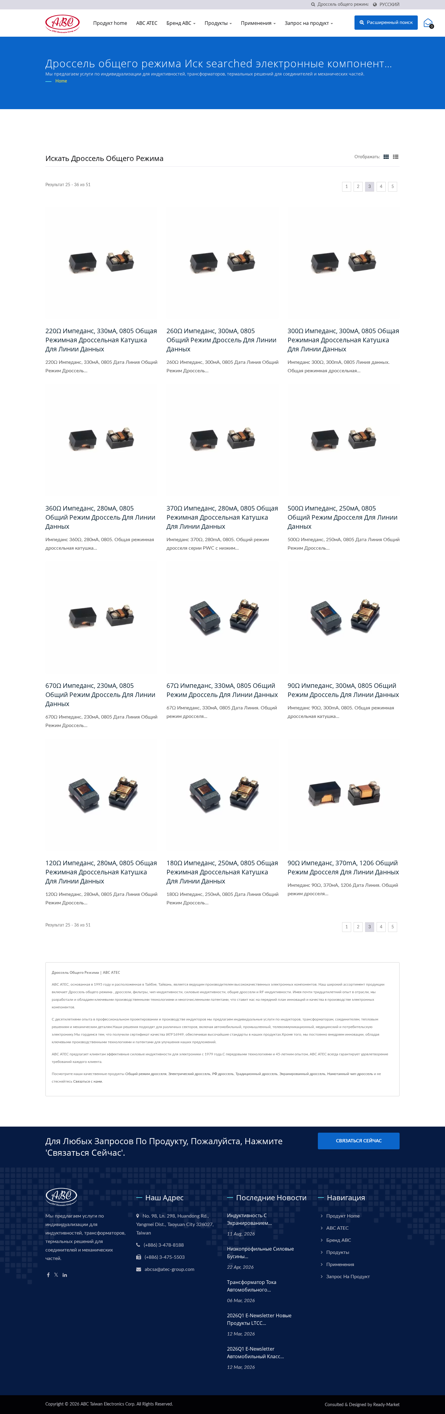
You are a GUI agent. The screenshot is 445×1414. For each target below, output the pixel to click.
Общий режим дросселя (145, 1074)
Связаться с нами (87, 1081)
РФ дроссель (223, 1074)
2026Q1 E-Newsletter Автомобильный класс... (255, 1352)
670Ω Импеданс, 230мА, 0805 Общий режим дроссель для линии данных (100, 694)
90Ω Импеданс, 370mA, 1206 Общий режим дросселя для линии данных (343, 867)
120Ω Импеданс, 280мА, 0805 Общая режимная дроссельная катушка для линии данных (101, 872)
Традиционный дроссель (257, 1074)
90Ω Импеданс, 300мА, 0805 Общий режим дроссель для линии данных (343, 690)
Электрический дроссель (189, 1074)
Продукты (217, 23)
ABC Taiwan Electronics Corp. (108, 1404)
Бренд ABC (179, 23)
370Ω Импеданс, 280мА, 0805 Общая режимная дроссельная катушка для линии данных (222, 517)
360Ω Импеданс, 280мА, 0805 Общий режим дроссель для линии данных (100, 517)
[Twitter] (56, 1275)
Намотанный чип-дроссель (350, 1074)
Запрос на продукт (307, 23)
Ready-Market (386, 1405)
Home (61, 81)
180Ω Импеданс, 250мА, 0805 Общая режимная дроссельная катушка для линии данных (222, 872)
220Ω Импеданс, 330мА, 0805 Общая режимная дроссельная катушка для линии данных (101, 340)
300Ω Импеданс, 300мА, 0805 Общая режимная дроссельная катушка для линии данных (343, 340)
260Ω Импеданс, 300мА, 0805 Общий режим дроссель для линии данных (221, 340)
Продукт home (110, 23)
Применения (257, 23)
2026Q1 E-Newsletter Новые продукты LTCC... (259, 1319)
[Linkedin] (65, 1275)
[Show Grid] (386, 157)
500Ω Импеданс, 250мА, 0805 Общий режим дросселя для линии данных (342, 517)
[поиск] (313, 5)
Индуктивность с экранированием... (249, 1219)
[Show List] (396, 157)
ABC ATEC (146, 23)
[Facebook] (48, 1275)
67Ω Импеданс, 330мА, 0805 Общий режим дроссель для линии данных (222, 690)
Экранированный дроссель (302, 1074)
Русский (390, 4)
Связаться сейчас (359, 1141)
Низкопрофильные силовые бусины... (260, 1252)
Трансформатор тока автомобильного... (251, 1286)
